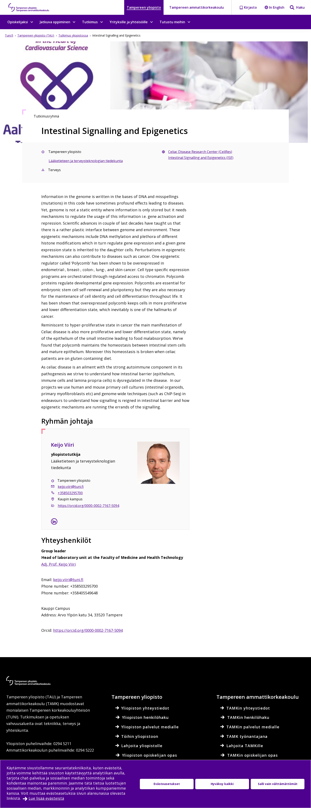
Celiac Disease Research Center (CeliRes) (200, 151)
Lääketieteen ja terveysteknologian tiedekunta (86, 160)
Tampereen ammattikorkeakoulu (196, 7)
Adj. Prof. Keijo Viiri (58, 564)
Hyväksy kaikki (222, 784)
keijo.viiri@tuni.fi (71, 486)
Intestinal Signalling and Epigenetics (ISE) (200, 157)
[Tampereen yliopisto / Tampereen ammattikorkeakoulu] (32, 7)
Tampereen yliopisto (144, 7)
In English (276, 7)
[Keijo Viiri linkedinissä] (54, 522)
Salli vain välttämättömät (277, 784)
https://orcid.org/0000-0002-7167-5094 (88, 630)
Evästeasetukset (167, 784)
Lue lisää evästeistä (46, 798)
